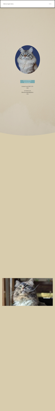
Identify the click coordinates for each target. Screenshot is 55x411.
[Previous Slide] (4, 292)
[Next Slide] (50, 292)
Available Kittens (27, 81)
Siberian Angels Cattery (8, 4)
